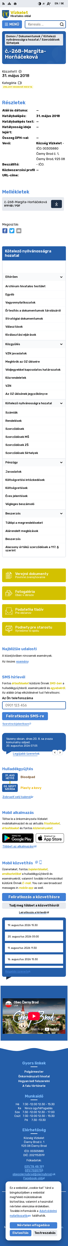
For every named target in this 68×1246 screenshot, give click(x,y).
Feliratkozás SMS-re (25, 716)
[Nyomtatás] (15, 3)
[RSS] (4, 3)
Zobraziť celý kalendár (17, 797)
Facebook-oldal (34, 1178)
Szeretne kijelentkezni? (16, 723)
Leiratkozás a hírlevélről (34, 912)
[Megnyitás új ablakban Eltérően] (61, 277)
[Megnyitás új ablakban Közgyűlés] (61, 344)
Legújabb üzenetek (26, 753)
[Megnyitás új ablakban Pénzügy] (61, 462)
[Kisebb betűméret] (44, 3)
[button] (55, 752)
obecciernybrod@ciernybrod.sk (34, 1174)
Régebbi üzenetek (18, 971)
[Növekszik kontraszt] (39, 3)
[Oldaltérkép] (9, 3)
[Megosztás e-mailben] (19, 231)
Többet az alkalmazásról (19, 846)
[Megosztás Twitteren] (12, 231)
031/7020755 (34, 1170)
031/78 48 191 (34, 1166)
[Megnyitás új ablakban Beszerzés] (61, 513)
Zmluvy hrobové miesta (17, 87)
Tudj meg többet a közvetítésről (34, 905)
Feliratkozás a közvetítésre (34, 897)
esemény (22, 661)
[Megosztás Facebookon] (5, 231)
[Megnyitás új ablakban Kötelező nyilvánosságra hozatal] (61, 264)
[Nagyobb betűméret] (48, 3)
